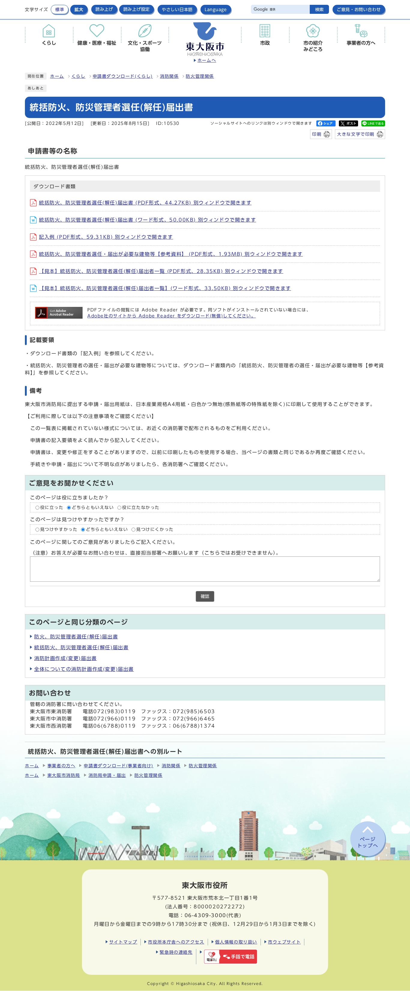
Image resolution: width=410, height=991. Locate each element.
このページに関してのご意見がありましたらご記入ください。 (104, 542)
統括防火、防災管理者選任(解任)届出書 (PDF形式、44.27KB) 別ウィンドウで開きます (145, 202)
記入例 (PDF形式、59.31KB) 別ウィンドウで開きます (106, 237)
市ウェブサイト (284, 942)
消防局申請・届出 (107, 775)
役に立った (52, 507)
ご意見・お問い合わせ (359, 9)
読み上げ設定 (136, 9)
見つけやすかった (59, 529)
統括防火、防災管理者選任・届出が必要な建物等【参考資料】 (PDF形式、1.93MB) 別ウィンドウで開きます (171, 254)
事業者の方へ (61, 766)
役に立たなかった (141, 507)
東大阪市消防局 (63, 775)
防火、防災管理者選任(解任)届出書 (76, 636)
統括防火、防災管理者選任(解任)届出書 (81, 647)
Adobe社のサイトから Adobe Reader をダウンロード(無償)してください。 (171, 316)
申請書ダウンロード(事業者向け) (118, 766)
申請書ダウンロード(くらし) (123, 76)
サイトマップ (123, 942)
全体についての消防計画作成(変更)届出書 (84, 669)
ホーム (57, 76)
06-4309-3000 (205, 915)
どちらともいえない (93, 507)
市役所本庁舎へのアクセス (176, 942)
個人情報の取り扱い (236, 942)
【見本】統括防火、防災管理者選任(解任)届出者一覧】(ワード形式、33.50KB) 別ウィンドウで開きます (165, 288)
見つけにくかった (155, 529)
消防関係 (169, 76)
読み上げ (104, 9)
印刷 (316, 134)
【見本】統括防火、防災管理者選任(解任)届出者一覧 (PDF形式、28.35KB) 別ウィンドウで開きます (161, 271)
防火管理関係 (200, 76)
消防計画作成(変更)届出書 (65, 658)
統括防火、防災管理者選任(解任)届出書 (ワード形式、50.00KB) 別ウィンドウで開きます (147, 219)
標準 (59, 9)
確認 (205, 596)
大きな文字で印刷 (356, 134)
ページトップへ (367, 842)
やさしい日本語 (177, 9)
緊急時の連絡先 (176, 952)
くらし (78, 76)
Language (216, 9)
